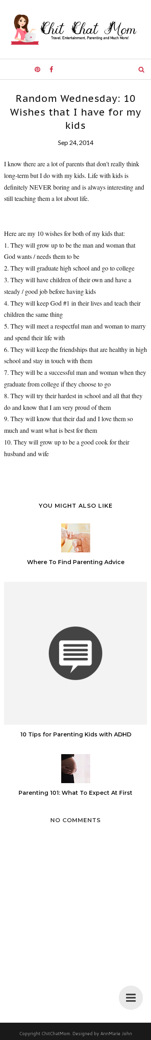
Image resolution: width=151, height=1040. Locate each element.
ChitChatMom (55, 1033)
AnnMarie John (116, 1033)
